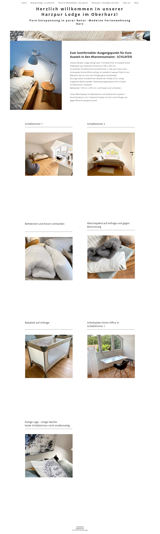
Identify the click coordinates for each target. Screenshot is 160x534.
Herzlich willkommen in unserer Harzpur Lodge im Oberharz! (80, 11)
